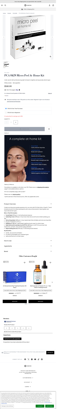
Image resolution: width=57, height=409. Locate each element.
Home (4, 13)
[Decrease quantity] (6, 122)
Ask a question (16, 83)
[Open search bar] (5, 5)
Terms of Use (4, 403)
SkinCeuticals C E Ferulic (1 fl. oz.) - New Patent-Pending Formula (40, 286)
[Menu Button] (2, 5)
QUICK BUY (14, 301)
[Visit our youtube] (35, 359)
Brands (9, 13)
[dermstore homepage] (28, 5)
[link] (49, 5)
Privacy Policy (47, 402)
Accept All (40, 406)
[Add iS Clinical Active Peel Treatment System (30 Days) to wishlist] (24, 262)
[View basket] (53, 5)
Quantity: (7, 119)
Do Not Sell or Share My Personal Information (28, 373)
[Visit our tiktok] (38, 359)
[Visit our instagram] (32, 359)
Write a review (8, 83)
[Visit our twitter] (28, 359)
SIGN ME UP (50, 352)
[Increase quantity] (16, 122)
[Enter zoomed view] (50, 56)
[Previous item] (4, 282)
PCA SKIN (15, 13)
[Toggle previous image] (4, 37)
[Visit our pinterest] (42, 359)
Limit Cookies (50, 406)
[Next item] (52, 282)
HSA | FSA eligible (11, 90)
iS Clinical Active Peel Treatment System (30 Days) (14, 286)
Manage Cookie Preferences (28, 370)
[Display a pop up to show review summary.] (20, 293)
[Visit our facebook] (25, 359)
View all (50, 93)
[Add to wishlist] (49, 129)
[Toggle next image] (52, 37)
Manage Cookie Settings (7, 406)
